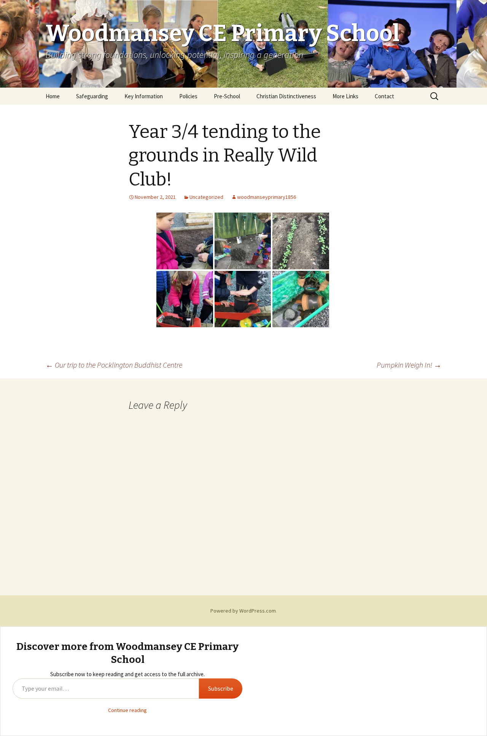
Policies (188, 96)
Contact (384, 96)
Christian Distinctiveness (286, 96)
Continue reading (127, 710)
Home (53, 96)
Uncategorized (206, 197)
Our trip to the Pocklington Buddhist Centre (114, 365)
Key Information (143, 96)
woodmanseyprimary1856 (266, 197)
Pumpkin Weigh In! (409, 365)
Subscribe (220, 688)
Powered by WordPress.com (243, 610)
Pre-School (227, 96)
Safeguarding (92, 96)
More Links (345, 96)
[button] (184, 241)
